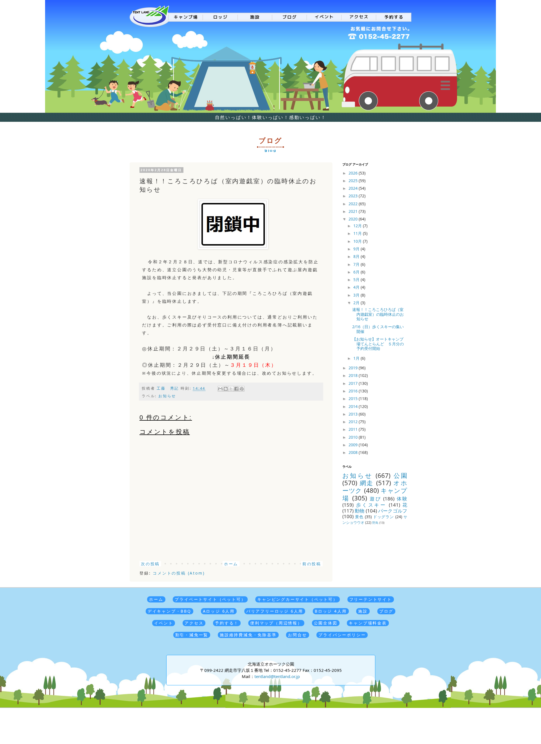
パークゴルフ (392, 510)
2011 (354, 429)
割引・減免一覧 (192, 634)
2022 (354, 203)
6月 (357, 272)
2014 (354, 406)
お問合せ (297, 634)
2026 (354, 173)
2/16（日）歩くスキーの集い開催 (378, 329)
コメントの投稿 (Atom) (179, 573)
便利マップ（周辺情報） (276, 623)
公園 (400, 475)
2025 (354, 180)
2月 (357, 302)
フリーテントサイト (370, 599)
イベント (163, 623)
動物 (359, 510)
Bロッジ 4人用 (331, 611)
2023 (354, 195)
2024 (354, 188)
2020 (354, 219)
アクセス (194, 623)
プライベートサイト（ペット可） (210, 599)
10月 (358, 241)
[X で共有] (231, 389)
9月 (357, 248)
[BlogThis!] (226, 389)
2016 (354, 391)
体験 (402, 498)
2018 (354, 375)
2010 (354, 437)
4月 (357, 287)
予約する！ (227, 623)
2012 (354, 421)
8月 (357, 256)
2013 (354, 414)
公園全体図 (326, 623)
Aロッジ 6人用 (219, 611)
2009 (354, 444)
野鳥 (375, 522)
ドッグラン (383, 516)
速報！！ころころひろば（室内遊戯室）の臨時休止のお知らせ (378, 314)
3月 (357, 295)
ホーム (231, 563)
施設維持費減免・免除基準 (248, 634)
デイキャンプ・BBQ (169, 611)
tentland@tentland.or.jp (277, 676)
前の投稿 (311, 563)
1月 (357, 358)
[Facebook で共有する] (236, 389)
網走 (367, 482)
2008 (354, 452)
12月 (358, 225)
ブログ (386, 611)
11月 (358, 233)
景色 (359, 516)
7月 (357, 264)
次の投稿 (150, 563)
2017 (354, 383)
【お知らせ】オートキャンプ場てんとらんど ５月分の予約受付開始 (378, 343)
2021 (354, 211)
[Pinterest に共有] (242, 389)
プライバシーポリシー (342, 634)
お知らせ (167, 396)
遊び (375, 498)
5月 (357, 279)
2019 (354, 367)
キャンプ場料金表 (368, 623)
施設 (363, 611)
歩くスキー (371, 505)
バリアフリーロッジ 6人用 (274, 611)
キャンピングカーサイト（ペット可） (297, 599)
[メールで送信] (220, 389)
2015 (354, 398)
